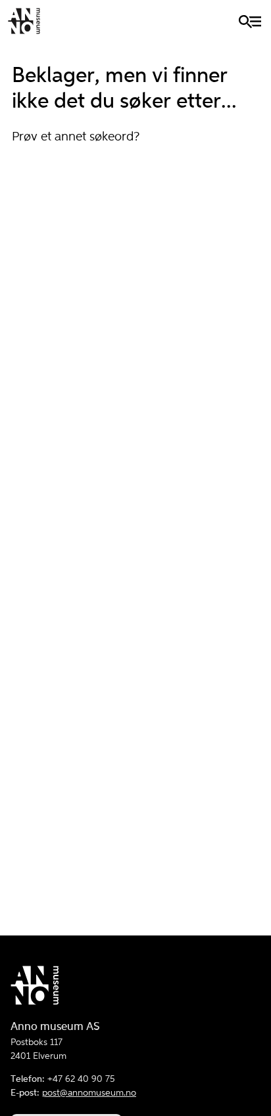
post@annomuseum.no (89, 1093)
